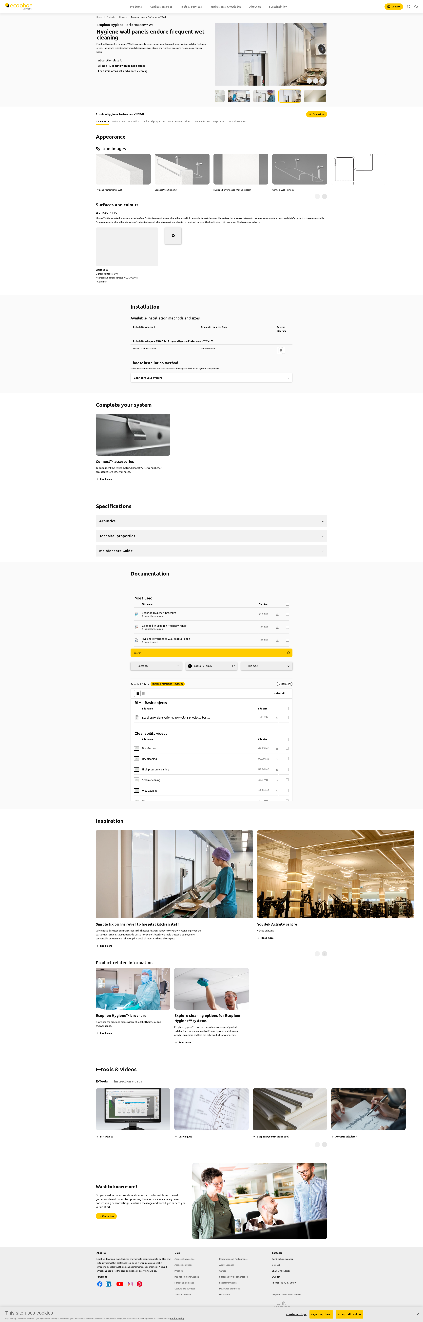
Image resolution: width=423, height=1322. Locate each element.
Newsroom (224, 1294)
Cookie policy (177, 1318)
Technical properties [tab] (153, 121)
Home (99, 17)
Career (222, 1270)
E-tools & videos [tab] (238, 121)
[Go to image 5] (289, 96)
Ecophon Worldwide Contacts (286, 1294)
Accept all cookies (350, 1314)
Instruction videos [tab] (128, 1081)
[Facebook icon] (99, 1286)
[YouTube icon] (120, 1286)
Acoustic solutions (183, 1265)
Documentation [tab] (201, 121)
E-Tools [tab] (102, 1081)
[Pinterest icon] (139, 1286)
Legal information (228, 1282)
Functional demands (184, 1282)
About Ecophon (226, 1265)
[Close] (417, 1314)
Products (111, 17)
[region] (211, 1314)
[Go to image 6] (315, 96)
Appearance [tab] (102, 121)
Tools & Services (182, 1294)
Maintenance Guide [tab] (179, 121)
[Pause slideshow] (315, 81)
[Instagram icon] (130, 1286)
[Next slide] (324, 196)
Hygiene (123, 17)
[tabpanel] (211, 1117)
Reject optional (321, 1314)
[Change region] (416, 6)
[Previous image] (309, 81)
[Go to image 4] (264, 96)
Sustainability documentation (233, 1276)
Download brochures (229, 1288)
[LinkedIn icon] (109, 1286)
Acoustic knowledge (184, 1259)
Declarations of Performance (233, 1259)
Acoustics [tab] (133, 121)
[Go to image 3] (239, 96)
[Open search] (408, 6)
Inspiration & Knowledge (186, 1276)
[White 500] (173, 235)
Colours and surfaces (184, 1288)
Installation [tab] (118, 121)
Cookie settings (296, 1314)
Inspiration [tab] (219, 121)
